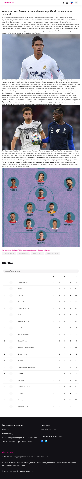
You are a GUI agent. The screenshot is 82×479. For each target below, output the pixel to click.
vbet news (6, 457)
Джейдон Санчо (52, 253)
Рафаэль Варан (9, 253)
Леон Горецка (37, 253)
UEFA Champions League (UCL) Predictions (19, 438)
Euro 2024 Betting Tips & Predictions (17, 442)
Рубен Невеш (23, 253)
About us (5, 429)
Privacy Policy (7, 434)
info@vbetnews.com (48, 429)
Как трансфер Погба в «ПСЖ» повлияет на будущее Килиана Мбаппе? (26, 250)
